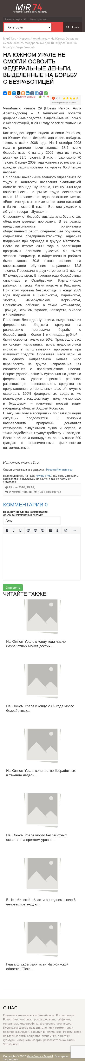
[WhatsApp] (46, 93)
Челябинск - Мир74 (40, 1056)
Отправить (13, 587)
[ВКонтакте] (5, 93)
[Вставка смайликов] (65, 530)
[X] (18, 93)
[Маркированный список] (50, 530)
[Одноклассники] (9, 93)
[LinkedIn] (28, 93)
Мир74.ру (9, 38)
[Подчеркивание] (20, 530)
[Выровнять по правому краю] (42, 530)
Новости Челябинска (33, 38)
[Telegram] (37, 93)
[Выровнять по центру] (35, 530)
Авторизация (14, 19)
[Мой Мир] (14, 93)
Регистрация (38, 19)
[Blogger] (23, 93)
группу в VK (43, 475)
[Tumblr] (32, 93)
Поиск (74, 27)
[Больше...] (74, 530)
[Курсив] (14, 530)
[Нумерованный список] (57, 530)
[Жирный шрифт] (7, 530)
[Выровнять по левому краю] (29, 530)
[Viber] (41, 93)
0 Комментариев (20, 491)
